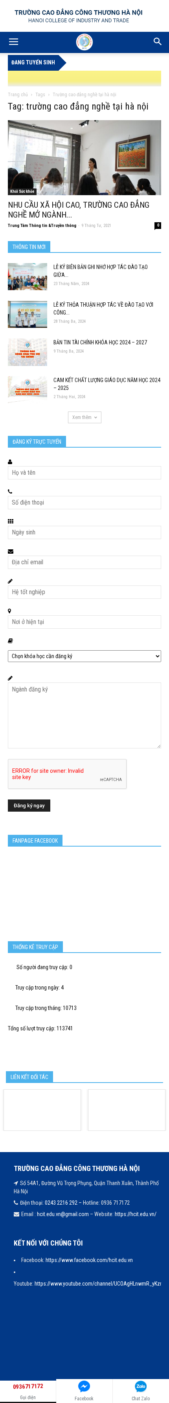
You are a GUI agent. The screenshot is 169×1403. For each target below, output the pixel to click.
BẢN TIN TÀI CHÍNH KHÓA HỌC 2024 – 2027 (100, 342)
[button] (158, 42)
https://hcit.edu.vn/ (135, 1214)
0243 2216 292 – (64, 1203)
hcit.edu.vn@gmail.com (63, 1214)
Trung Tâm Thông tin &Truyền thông (42, 225)
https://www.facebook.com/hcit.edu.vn (89, 1260)
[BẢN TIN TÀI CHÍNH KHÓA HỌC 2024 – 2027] (27, 352)
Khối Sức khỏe (22, 191)
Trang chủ (18, 94)
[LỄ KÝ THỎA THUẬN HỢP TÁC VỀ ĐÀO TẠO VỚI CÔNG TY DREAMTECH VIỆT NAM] (27, 314)
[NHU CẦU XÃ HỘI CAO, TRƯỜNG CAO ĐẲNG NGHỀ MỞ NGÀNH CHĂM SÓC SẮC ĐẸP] (84, 157)
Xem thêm (82, 417)
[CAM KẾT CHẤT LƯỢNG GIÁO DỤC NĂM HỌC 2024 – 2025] (27, 390)
